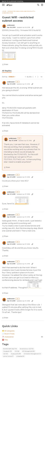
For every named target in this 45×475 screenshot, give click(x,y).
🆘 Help (5, 340)
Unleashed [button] (20, 356)
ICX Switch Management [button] (32, 353)
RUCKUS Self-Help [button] (10, 348)
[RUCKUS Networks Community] (9, 5)
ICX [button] (17, 351)
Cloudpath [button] (7, 351)
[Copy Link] (32, 27)
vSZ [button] (5, 353)
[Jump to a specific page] (41, 76)
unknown (11, 25)
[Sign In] (42, 5)
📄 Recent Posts (8, 334)
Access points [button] (16, 353)
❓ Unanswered (22, 337)
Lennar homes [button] (8, 356)
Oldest (11, 77)
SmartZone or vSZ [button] (26, 348)
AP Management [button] (28, 351)
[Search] (38, 5)
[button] (9, 56)
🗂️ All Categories (8, 331)
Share (5, 64)
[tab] (7, 71)
